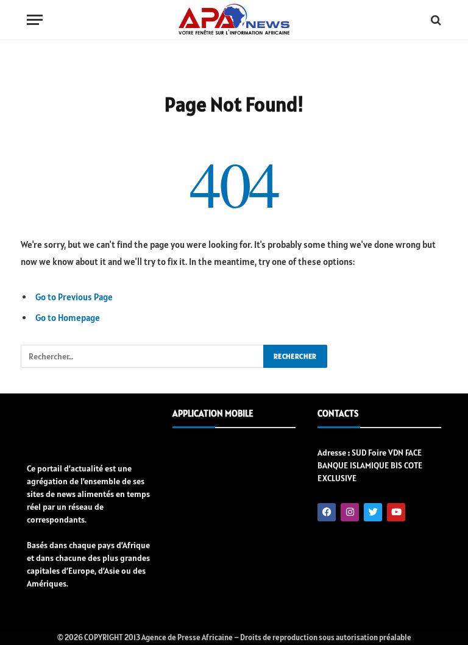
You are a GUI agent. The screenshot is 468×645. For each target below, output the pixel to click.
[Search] (434, 19)
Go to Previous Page (74, 297)
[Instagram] (350, 512)
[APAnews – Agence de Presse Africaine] (233, 20)
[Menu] (35, 19)
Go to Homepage (67, 317)
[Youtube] (396, 512)
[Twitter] (373, 512)
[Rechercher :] (142, 356)
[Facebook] (326, 512)
